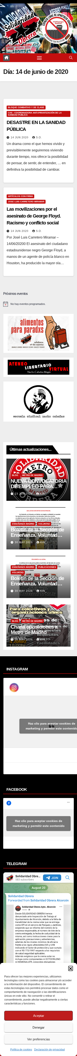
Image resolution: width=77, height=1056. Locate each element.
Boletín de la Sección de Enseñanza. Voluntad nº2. (37, 535)
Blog (15, 475)
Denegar (38, 1027)
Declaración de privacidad (49, 1049)
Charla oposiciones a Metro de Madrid (34, 629)
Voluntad (44, 524)
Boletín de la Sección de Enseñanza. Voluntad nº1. (37, 583)
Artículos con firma (20, 196)
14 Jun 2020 (20, 137)
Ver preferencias (38, 1039)
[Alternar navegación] (39, 58)
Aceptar (38, 1015)
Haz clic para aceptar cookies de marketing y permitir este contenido (39, 823)
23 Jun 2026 (24, 493)
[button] (70, 968)
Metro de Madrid (32, 475)
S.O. (39, 137)
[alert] (38, 304)
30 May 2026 (24, 542)
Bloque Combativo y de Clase (26, 107)
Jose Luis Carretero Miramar (26, 201)
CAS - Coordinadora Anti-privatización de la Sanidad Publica (35, 114)
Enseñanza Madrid (23, 524)
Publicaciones (47, 567)
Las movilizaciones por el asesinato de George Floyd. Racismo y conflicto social (34, 215)
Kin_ (43, 493)
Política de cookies (21, 1049)
